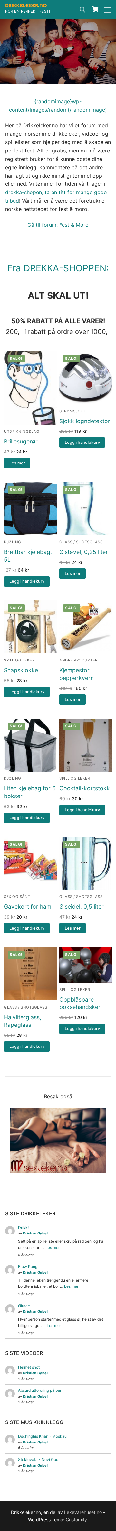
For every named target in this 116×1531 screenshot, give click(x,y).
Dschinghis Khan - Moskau (42, 1436)
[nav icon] (107, 9)
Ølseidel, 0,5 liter (81, 906)
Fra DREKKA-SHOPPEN (56, 268)
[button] (82, 442)
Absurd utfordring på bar (39, 1390)
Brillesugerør (21, 441)
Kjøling (12, 542)
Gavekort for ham (27, 906)
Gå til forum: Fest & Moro (58, 225)
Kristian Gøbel (35, 1233)
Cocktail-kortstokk (84, 788)
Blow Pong (27, 1266)
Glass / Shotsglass (80, 542)
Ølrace (24, 1305)
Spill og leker (19, 660)
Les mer (52, 1247)
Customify (76, 1519)
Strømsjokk (72, 411)
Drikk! (23, 1227)
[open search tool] (82, 10)
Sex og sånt (17, 896)
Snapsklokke (21, 670)
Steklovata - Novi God (38, 1459)
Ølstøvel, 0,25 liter (83, 551)
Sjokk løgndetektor (84, 421)
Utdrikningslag (21, 431)
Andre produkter (78, 660)
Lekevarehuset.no (83, 1512)
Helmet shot (29, 1367)
